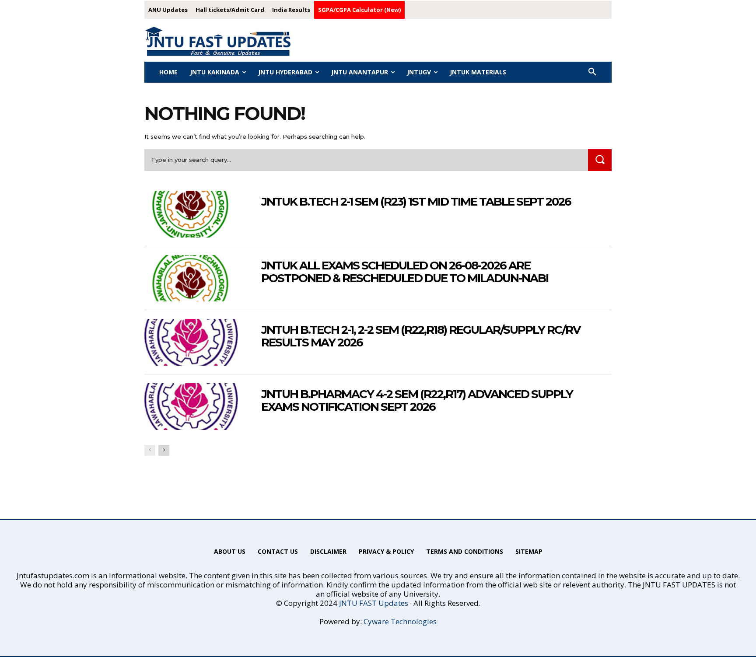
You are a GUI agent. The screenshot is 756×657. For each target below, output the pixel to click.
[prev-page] (149, 450)
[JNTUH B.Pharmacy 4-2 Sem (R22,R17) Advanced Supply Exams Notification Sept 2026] (191, 406)
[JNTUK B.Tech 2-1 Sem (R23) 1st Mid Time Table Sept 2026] (191, 214)
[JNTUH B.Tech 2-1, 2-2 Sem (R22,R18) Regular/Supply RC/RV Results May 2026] (191, 342)
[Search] (600, 160)
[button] (592, 72)
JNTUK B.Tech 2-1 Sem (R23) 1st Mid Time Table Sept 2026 (416, 202)
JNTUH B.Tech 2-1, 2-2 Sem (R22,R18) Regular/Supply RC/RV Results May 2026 (420, 336)
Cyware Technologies (400, 621)
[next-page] (163, 450)
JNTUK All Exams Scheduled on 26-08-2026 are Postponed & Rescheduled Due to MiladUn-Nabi (404, 272)
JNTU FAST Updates (373, 603)
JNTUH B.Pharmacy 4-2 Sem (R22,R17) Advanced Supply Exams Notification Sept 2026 (417, 400)
